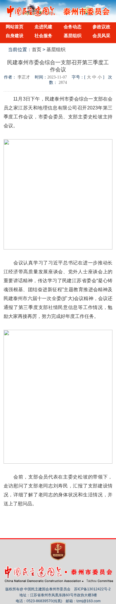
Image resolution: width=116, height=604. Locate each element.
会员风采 (101, 35)
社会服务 (43, 35)
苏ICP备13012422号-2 (92, 589)
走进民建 (43, 26)
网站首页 (14, 26)
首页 (36, 49)
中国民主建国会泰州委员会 (58, 15)
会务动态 (72, 26)
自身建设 (14, 35)
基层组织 (72, 35)
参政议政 (101, 26)
